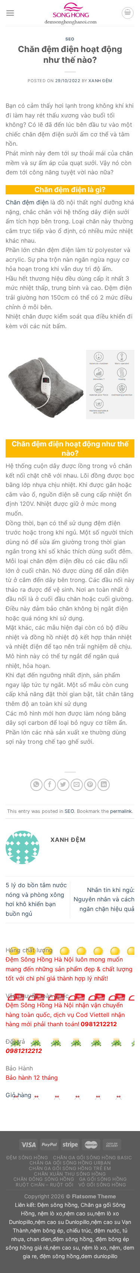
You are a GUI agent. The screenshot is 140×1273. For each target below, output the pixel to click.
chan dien (39, 1239)
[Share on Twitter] (63, 785)
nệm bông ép (46, 1230)
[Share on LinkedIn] (103, 785)
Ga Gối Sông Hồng (103, 1179)
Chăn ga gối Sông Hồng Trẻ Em (70, 1168)
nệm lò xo (50, 1213)
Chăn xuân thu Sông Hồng (70, 1174)
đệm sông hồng (73, 1239)
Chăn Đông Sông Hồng (43, 1179)
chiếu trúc (78, 1230)
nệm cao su (78, 1213)
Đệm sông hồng (57, 1205)
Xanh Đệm (100, 80)
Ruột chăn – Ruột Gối (44, 1185)
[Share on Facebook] (50, 785)
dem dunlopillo (99, 1256)
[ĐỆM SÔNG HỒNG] (70, 13)
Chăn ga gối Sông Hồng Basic (92, 1157)
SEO (70, 39)
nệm (114, 1247)
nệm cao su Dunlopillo (62, 1222)
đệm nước (106, 1230)
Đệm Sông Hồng (27, 1157)
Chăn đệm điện (27, 202)
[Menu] (10, 13)
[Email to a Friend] (77, 785)
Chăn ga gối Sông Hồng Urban (70, 1163)
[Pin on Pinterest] (90, 785)
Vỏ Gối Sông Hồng (102, 1185)
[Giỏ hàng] (128, 13)
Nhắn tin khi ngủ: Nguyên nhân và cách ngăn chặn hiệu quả (104, 899)
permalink (121, 811)
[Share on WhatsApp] (36, 785)
